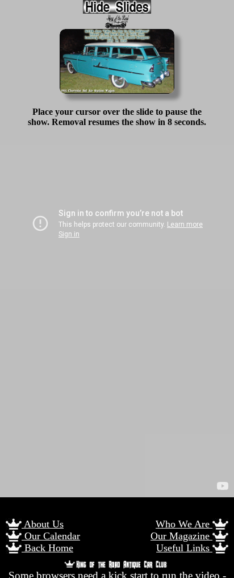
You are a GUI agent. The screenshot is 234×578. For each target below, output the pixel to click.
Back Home (47, 548)
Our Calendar (51, 536)
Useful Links (184, 548)
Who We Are (184, 524)
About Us (43, 524)
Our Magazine (181, 536)
